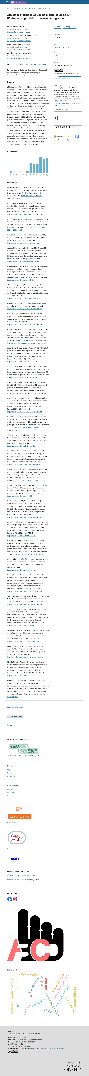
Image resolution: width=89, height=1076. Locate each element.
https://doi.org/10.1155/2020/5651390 (20, 676)
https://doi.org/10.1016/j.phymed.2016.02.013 (23, 464)
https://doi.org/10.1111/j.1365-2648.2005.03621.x (24, 309)
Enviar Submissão (15, 716)
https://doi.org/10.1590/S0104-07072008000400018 (25, 325)
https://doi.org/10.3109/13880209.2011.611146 (23, 377)
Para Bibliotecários (13, 796)
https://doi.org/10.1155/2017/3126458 (20, 625)
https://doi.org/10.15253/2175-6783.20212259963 (28, 64)
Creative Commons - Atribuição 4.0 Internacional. (47, 1048)
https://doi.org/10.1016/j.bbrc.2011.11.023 (22, 570)
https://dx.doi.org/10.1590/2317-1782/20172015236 (25, 657)
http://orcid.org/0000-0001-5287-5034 (19, 59)
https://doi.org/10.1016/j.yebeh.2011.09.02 (22, 362)
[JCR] (19, 818)
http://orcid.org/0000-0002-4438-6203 (19, 50)
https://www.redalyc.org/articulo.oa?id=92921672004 (26, 343)
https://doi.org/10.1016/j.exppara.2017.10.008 (23, 641)
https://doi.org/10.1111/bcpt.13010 (19, 496)
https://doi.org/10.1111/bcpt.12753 (32, 480)
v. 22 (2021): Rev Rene (28, 8)
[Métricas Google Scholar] (17, 844)
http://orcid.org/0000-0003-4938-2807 (19, 41)
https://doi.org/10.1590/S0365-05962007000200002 (25, 604)
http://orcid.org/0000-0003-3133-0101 (19, 32)
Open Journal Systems (15, 707)
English (9, 770)
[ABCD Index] (35, 961)
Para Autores (11, 793)
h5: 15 (9, 849)
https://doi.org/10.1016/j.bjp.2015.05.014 (21, 280)
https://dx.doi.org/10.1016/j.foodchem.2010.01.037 (25, 214)
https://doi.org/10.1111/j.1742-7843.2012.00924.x (24, 412)
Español (10, 773)
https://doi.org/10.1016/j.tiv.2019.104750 (21, 536)
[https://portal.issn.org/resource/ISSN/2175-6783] (10, 726)
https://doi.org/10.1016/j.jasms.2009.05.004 (28, 554)
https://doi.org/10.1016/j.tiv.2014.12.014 (21, 446)
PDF (58, 27)
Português (11, 776)
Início (9, 8)
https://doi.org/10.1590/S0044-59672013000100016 (25, 591)
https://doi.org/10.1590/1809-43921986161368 (23, 243)
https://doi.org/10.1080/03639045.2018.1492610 (24, 517)
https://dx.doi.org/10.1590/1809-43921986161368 (24, 261)
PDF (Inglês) (70, 27)
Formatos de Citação (61, 110)
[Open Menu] (7, 2)
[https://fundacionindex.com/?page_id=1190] (21, 875)
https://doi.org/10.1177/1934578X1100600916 (23, 298)
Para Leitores (11, 789)
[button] (56, 118)
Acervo (15, 8)
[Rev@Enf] (23, 757)
